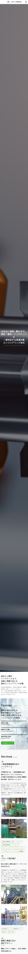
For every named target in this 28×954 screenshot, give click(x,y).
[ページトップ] (25, 951)
